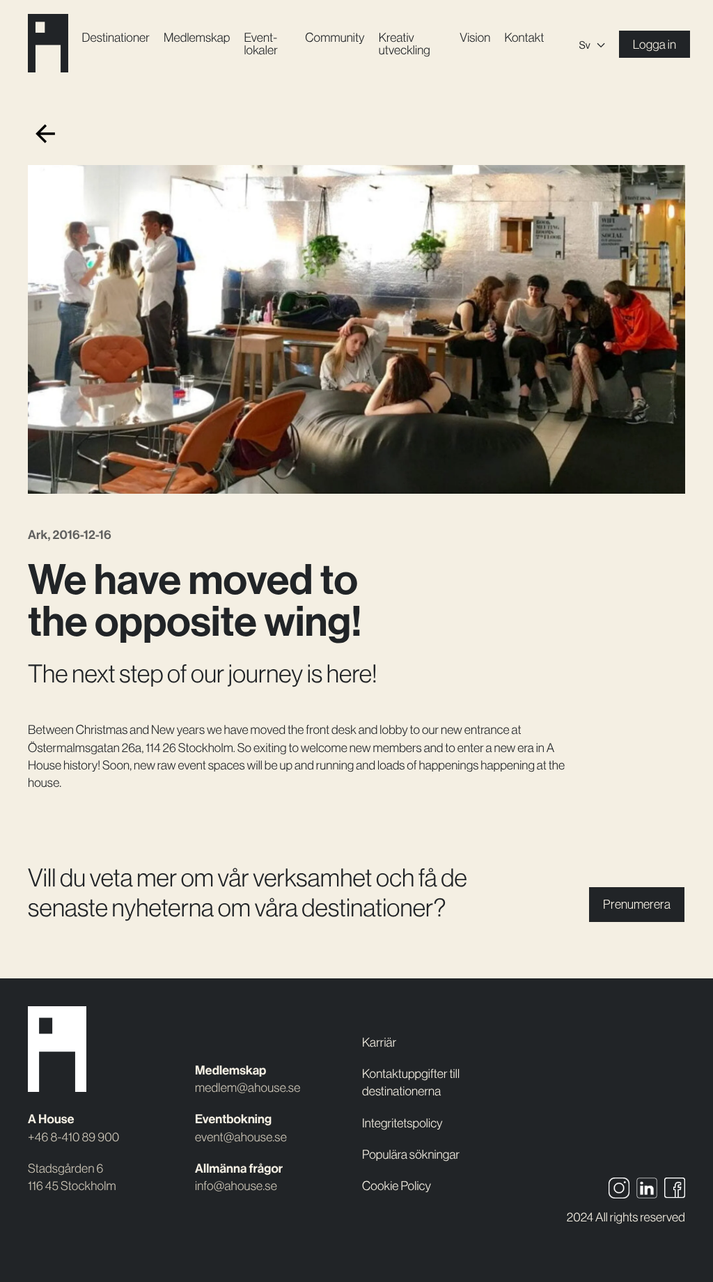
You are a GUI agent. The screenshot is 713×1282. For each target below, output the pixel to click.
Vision (475, 38)
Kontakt (524, 38)
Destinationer (116, 38)
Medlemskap (197, 38)
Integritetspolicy (402, 1123)
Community (334, 38)
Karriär (379, 1042)
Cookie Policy (396, 1186)
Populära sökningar (411, 1155)
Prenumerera (637, 905)
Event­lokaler (260, 44)
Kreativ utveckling (404, 44)
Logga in (654, 45)
